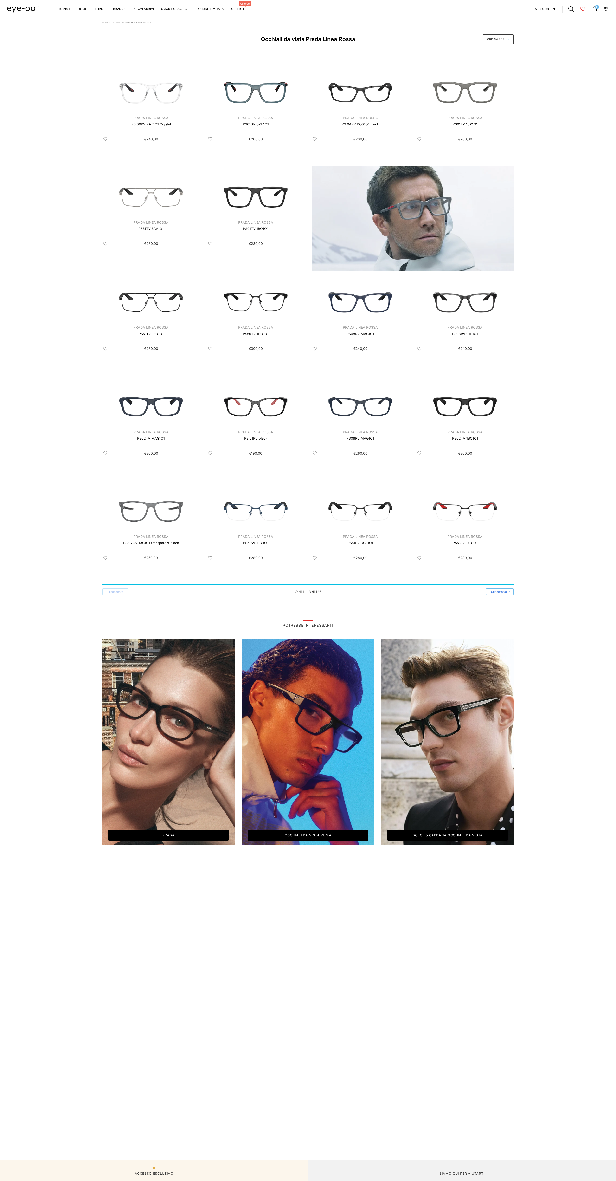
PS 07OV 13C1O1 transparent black (151, 543)
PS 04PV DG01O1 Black (360, 124)
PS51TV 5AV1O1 (151, 229)
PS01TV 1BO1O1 (255, 229)
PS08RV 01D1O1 (465, 334)
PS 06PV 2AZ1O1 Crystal (151, 124)
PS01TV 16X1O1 (465, 124)
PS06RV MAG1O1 (360, 438)
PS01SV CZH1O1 (256, 124)
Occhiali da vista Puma (308, 835)
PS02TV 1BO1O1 (465, 438)
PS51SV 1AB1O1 (465, 543)
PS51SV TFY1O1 (255, 543)
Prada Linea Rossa (151, 118)
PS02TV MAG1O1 (151, 438)
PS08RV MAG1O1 (360, 334)
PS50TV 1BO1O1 (256, 334)
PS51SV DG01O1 (360, 543)
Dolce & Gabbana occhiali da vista (447, 835)
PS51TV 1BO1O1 (151, 334)
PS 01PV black (255, 438)
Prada (168, 835)
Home (105, 22)
